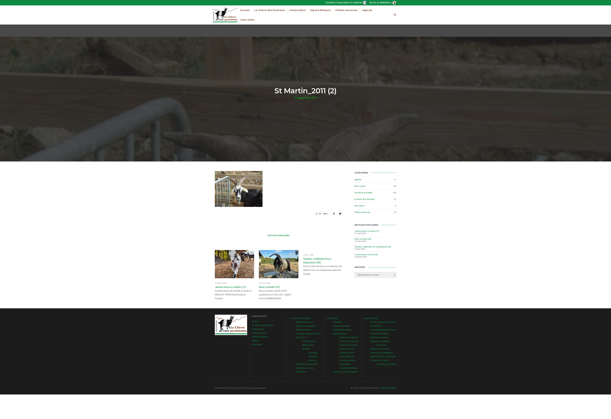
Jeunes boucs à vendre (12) (230, 287)
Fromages (312, 353)
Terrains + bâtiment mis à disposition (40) (317, 260)
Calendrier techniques (386, 364)
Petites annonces (346, 10)
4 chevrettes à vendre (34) (366, 255)
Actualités (337, 322)
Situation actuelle (303, 330)
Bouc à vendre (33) (269, 287)
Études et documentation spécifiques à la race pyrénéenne (307, 368)
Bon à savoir (360, 186)
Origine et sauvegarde (305, 326)
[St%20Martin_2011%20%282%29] (334, 213)
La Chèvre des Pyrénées (269, 10)
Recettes (306, 349)
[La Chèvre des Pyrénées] (225, 15)
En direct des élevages (365, 199)
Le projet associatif (341, 326)
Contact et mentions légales (345, 372)
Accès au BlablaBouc (381, 2)
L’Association (297, 10)
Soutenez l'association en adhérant (344, 2)
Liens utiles (247, 19)
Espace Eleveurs (320, 10)
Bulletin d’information (342, 330)
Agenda (367, 10)
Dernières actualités (363, 193)
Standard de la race (304, 322)
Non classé (360, 206)
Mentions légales (388, 388)
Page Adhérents (340, 334)
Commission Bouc (347, 360)
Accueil (245, 10)
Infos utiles (381, 345)
